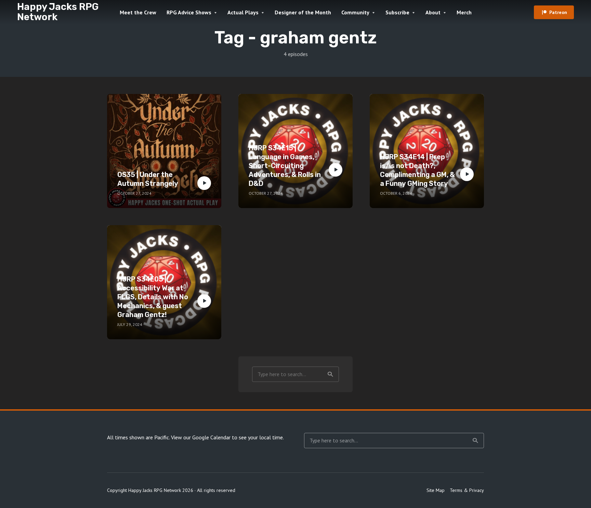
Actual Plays (243, 12)
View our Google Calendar (201, 437)
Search (330, 374)
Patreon (558, 12)
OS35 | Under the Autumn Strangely (147, 179)
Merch (464, 12)
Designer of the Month (303, 12)
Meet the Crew (138, 12)
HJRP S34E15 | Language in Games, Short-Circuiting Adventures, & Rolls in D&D (285, 166)
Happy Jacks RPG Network (57, 12)
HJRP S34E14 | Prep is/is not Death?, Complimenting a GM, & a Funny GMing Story (417, 170)
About (433, 12)
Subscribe (397, 12)
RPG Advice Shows (189, 12)
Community (355, 12)
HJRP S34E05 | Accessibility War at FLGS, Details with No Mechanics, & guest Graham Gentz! (152, 297)
